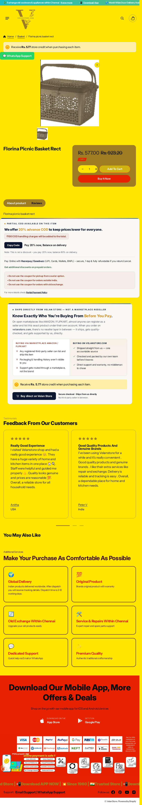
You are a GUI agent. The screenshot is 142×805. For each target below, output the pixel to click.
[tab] (16, 203)
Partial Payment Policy (36, 292)
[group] (42, 134)
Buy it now (104, 178)
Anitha (15, 504)
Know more (47, 2)
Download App (71, 2)
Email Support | (26, 792)
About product (16, 203)
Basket (21, 36)
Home (10, 36)
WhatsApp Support (51, 792)
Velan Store (112, 801)
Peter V (82, 504)
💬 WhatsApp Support (17, 56)
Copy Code (13, 245)
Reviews (37, 203)
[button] (7, 18)
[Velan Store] (26, 18)
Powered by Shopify (127, 801)
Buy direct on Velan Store (36, 396)
